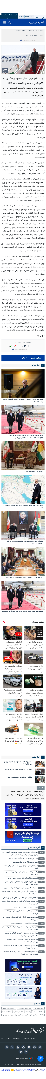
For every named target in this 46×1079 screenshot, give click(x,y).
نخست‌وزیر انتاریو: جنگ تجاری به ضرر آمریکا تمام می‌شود (21, 912)
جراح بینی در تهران (8, 1008)
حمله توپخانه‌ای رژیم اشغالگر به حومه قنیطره (23, 858)
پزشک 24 (28, 1011)
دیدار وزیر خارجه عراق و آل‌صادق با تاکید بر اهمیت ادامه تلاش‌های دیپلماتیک (21, 934)
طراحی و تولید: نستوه (22, 1058)
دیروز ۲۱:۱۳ (42, 891)
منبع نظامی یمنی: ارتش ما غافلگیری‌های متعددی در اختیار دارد (20, 918)
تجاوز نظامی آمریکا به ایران (14, 795)
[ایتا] (34, 1047)
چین (27, 798)
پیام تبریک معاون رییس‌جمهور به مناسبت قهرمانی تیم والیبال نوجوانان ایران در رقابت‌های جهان (20, 853)
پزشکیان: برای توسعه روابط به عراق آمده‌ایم (18, 769)
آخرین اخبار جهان (34, 847)
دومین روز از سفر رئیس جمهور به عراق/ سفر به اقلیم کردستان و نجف (23, 506)
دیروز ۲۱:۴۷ (41, 878)
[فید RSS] (25, 1052)
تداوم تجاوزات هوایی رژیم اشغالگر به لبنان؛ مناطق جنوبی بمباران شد (21, 883)
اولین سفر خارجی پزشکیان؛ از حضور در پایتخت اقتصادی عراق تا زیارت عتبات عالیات (23, 400)
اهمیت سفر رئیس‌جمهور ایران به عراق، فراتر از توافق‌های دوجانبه (22, 611)
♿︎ (40, 1059)
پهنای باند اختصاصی (25, 1008)
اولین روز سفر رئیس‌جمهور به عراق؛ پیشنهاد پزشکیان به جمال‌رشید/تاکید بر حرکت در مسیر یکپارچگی (26, 436)
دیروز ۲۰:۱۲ (42, 901)
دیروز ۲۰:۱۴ (42, 898)
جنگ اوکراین (34, 798)
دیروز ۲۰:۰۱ (42, 911)
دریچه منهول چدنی (8, 1015)
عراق (23, 358)
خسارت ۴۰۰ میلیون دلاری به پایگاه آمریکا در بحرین (21, 888)
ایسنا (36, 22)
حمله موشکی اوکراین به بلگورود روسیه (25, 862)
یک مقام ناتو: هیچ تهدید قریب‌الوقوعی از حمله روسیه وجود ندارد (20, 873)
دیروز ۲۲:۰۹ (42, 866)
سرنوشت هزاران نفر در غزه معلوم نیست (24, 923)
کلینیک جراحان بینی (22, 1015)
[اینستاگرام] (6, 1047)
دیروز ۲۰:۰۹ (42, 907)
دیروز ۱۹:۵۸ (41, 917)
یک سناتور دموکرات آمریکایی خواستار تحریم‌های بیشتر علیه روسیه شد (20, 902)
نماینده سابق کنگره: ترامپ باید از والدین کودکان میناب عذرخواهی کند (20, 892)
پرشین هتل (33, 1015)
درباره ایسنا (16, 1038)
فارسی (31, 16)
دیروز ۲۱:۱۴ (42, 888)
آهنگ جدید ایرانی (38, 1011)
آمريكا (29, 791)
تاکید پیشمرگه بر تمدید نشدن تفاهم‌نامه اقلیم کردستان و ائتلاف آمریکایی (20, 928)
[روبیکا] (39, 1047)
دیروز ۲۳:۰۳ (41, 858)
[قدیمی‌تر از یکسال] (23, 383)
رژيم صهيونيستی (38, 791)
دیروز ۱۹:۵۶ (41, 923)
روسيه (13, 791)
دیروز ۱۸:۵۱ (41, 946)
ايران (42, 798)
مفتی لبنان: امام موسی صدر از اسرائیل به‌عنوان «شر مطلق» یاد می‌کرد (21, 946)
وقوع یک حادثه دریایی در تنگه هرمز (26, 907)
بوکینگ (42, 1015)
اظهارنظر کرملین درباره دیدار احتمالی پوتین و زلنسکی (20, 897)
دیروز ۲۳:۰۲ (42, 862)
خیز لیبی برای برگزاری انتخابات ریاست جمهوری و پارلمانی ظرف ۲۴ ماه (22, 940)
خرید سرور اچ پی (18, 1011)
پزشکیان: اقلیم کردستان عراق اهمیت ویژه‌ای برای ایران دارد (24, 577)
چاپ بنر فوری (39, 1008)
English (21, 16)
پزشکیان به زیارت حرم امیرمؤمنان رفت (20, 777)
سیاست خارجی (39, 30)
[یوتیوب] (17, 1047)
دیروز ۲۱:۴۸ (41, 872)
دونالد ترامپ (21, 791)
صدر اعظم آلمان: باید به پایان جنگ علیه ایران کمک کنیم (21, 867)
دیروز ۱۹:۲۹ (42, 933)
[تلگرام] (23, 1047)
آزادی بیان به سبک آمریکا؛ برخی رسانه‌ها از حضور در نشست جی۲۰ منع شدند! (20, 952)
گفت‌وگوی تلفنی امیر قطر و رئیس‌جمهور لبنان (23, 878)
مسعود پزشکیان (36, 358)
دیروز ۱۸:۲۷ (41, 952)
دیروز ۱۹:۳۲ (41, 927)
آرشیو (16, 15)
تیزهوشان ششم (6, 1011)
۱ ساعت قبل (41, 852)
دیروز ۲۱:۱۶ (42, 882)
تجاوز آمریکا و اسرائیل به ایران (34, 795)
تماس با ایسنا (5, 1038)
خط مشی (25, 1038)
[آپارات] (20, 1052)
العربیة (27, 16)
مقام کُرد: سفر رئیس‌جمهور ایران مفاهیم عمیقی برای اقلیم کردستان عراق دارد (25, 542)
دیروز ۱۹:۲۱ (42, 939)
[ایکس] (11, 1047)
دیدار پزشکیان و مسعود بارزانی (33, 472)
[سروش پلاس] (28, 1047)
